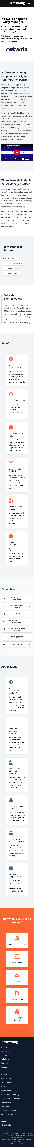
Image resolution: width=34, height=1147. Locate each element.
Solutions (5, 1059)
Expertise (5, 1051)
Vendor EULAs (6, 1102)
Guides (4, 1075)
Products (4, 1067)
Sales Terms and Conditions (12, 1098)
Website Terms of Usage (10, 1094)
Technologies (6, 1082)
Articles (4, 1071)
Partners (4, 1063)
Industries (5, 1055)
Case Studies (6, 1078)
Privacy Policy (6, 1091)
